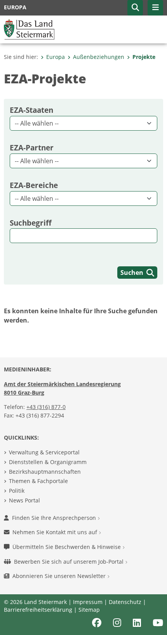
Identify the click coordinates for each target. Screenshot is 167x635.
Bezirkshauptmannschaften (45, 471)
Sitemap (89, 609)
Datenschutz (125, 602)
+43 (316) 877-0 (46, 407)
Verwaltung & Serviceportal (44, 452)
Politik (16, 490)
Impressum (88, 602)
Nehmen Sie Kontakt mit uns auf (55, 532)
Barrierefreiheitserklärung (38, 609)
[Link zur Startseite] (29, 28)
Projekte (143, 56)
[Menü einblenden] (155, 8)
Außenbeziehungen (98, 56)
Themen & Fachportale (38, 481)
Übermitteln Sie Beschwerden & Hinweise (67, 546)
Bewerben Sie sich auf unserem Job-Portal (69, 561)
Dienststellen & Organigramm (48, 462)
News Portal (24, 500)
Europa (55, 56)
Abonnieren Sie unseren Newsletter (59, 576)
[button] (135, 8)
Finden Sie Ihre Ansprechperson (54, 517)
